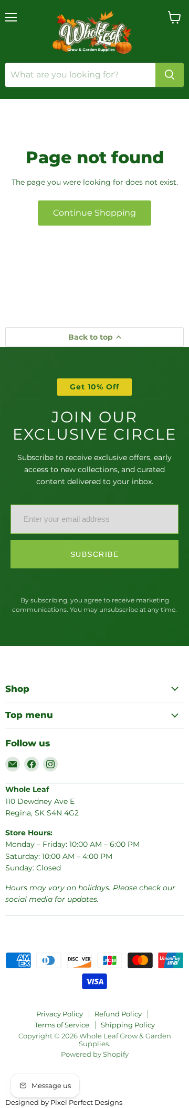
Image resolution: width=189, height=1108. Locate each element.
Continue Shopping (94, 213)
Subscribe (94, 554)
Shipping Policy (128, 1025)
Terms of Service (62, 1025)
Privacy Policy (59, 1014)
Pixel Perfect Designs (86, 1102)
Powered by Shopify (95, 1054)
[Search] (169, 75)
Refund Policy (118, 1014)
